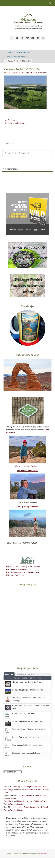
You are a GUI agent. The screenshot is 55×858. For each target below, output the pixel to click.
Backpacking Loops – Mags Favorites (27, 690)
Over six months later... (17, 57)
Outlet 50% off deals (16, 569)
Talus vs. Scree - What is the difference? (29, 729)
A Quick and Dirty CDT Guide (24, 713)
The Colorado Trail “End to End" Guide (27, 682)
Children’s (34, 466)
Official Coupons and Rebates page (22, 572)
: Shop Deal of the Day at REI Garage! (23, 566)
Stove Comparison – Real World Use (27, 721)
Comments (21, 674)
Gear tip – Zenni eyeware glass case (29, 786)
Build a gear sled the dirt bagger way (27, 745)
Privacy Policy (43, 853)
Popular (9, 674)
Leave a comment (39, 73)
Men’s (26, 466)
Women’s (19, 466)
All (39, 678)
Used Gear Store (15, 575)
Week (24, 678)
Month (32, 678)
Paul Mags (25, 73)
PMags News (22, 52)
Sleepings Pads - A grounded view (26, 753)
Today (16, 678)
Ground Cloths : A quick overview (25, 737)
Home (9, 52)
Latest (31, 674)
